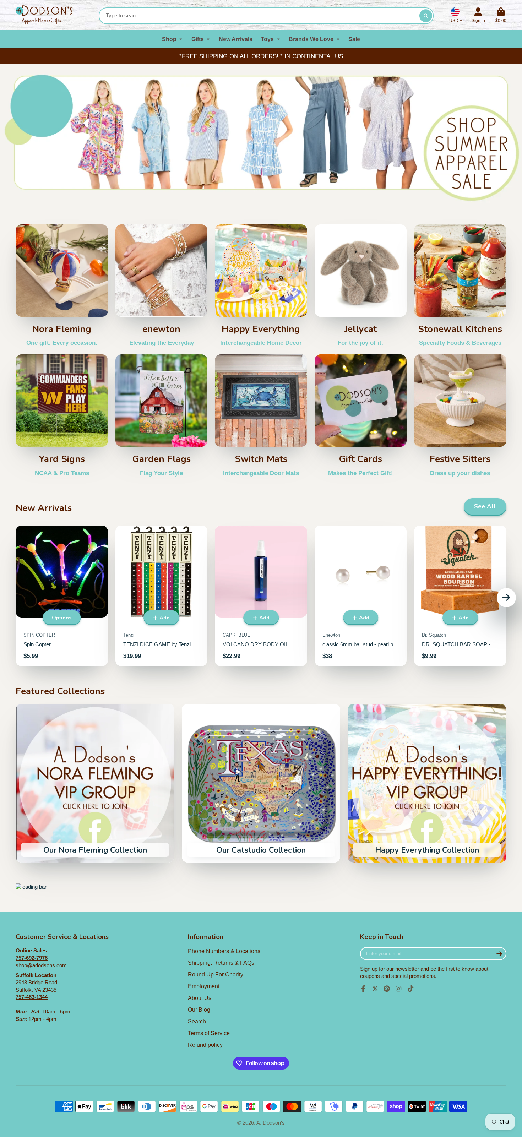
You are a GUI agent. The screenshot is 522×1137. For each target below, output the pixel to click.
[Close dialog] (334, 471)
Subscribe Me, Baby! (261, 654)
